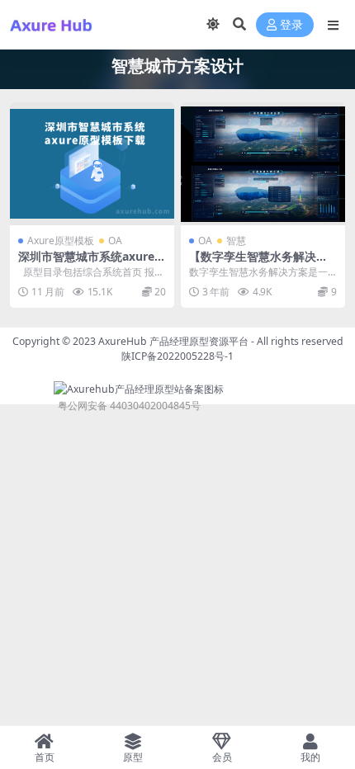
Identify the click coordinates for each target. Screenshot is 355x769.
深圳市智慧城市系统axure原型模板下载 (92, 263)
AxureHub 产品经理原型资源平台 (173, 341)
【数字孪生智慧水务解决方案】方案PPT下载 (258, 263)
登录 (291, 25)
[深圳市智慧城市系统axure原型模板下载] (92, 163)
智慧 (236, 241)
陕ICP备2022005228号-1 (177, 356)
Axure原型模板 (60, 241)
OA (115, 241)
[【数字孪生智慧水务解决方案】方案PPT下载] (263, 163)
